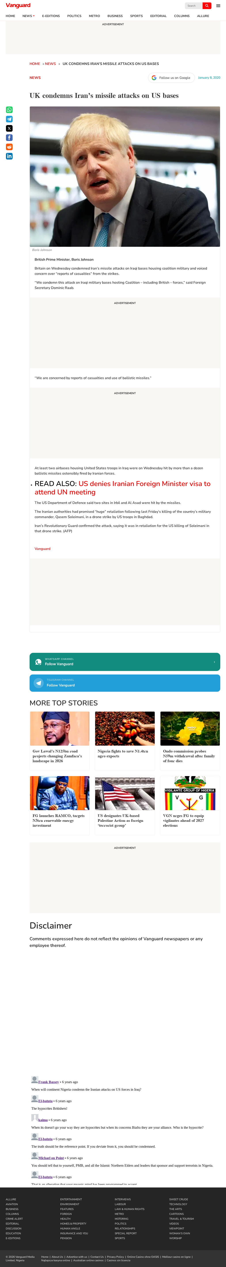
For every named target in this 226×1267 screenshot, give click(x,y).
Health (65, 1219)
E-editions (51, 16)
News (27, 16)
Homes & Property (73, 1223)
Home (10, 16)
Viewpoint (176, 1228)
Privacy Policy (115, 1257)
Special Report (126, 1233)
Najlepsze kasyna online (55, 1260)
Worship (175, 1238)
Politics (74, 16)
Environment (69, 1204)
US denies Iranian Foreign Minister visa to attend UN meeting (123, 488)
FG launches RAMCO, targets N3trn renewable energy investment (59, 820)
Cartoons (176, 1214)
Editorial (158, 16)
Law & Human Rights (129, 1209)
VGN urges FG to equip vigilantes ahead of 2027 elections (183, 820)
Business (115, 16)
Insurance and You (74, 1233)
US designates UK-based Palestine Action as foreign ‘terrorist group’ (120, 820)
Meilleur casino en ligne (176, 1257)
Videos (174, 1223)
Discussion (13, 1228)
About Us (57, 1257)
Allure (11, 1199)
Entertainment (71, 1199)
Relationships (125, 1228)
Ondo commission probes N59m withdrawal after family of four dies (189, 755)
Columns (182, 16)
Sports (136, 16)
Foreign (66, 1214)
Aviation (12, 1204)
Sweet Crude (178, 1199)
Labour (120, 1204)
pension (66, 1238)
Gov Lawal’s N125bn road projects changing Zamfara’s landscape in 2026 (57, 755)
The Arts (175, 1209)
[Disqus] (125, 1016)
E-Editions (13, 1238)
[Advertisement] (125, 333)
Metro (94, 16)
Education (13, 1233)
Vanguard (42, 548)
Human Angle (70, 1228)
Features (66, 1209)
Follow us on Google (174, 78)
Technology (178, 1204)
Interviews (123, 1199)
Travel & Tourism (181, 1219)
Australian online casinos (88, 1260)
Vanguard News (18, 5)
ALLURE (203, 16)
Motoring (121, 1219)
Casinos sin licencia (118, 1260)
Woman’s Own (179, 1233)
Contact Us (97, 1257)
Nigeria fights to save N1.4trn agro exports (123, 753)
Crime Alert (14, 1219)
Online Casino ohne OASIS (143, 1257)
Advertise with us (76, 1257)
